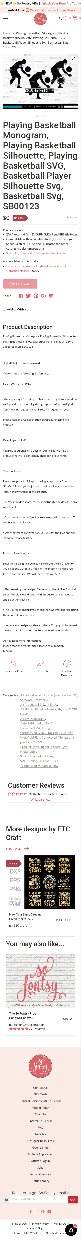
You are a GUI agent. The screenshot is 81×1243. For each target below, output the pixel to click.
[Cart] (75, 18)
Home (7, 33)
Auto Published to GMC (36, 723)
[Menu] (12, 18)
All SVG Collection (32, 718)
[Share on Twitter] (28, 295)
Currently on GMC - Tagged (39, 732)
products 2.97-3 (31, 742)
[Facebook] (31, 1211)
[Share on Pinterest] (36, 295)
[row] (40, 896)
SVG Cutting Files (32, 761)
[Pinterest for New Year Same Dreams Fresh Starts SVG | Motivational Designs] (42, 901)
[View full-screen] (73, 58)
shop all (13, 848)
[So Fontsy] (40, 19)
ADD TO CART (59, 901)
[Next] (70, 83)
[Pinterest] (42, 1211)
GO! (73, 1199)
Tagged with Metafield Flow (39, 765)
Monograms (66, 737)
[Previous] (11, 83)
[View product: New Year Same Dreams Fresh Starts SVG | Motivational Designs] (40, 882)
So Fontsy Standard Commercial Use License (36, 253)
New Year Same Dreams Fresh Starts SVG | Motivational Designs (25, 917)
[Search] (60, 18)
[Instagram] (36, 1211)
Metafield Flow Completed (38, 737)
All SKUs (51, 704)
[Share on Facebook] (21, 295)
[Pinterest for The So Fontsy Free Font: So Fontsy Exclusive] (42, 1000)
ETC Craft (66, 732)
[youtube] (49, 1211)
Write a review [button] (40, 799)
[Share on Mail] (51, 295)
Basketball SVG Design (36, 728)
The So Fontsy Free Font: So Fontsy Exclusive (22, 1016)
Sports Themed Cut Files (36, 756)
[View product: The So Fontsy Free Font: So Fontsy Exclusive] (40, 981)
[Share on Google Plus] (43, 295)
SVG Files (51, 761)
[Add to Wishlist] (72, 857)
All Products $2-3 (32, 704)
